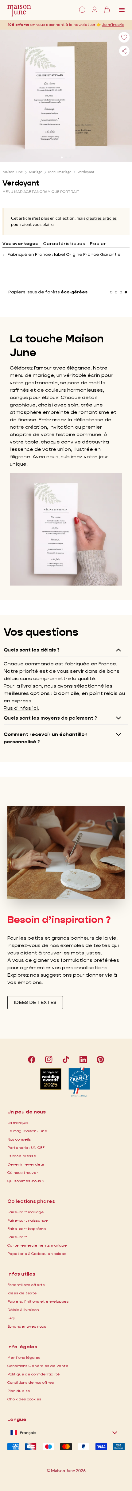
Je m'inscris (113, 24)
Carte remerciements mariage (37, 1245)
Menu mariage (59, 172)
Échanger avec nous (26, 1326)
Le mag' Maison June (27, 1131)
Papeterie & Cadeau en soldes (36, 1253)
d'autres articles (101, 218)
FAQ (10, 1318)
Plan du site (18, 1390)
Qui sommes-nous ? (25, 1181)
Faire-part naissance (27, 1220)
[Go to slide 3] (70, 157)
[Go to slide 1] (62, 157)
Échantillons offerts (26, 1284)
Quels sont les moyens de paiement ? (50, 718)
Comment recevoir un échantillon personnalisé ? (45, 738)
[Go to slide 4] (126, 292)
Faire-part (17, 1237)
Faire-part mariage (25, 1212)
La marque (17, 1122)
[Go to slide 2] (66, 157)
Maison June (12, 172)
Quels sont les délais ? (32, 650)
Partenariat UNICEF (26, 1147)
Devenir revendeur (26, 1164)
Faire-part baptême (26, 1228)
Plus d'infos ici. (21, 708)
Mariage (35, 172)
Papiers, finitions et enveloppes (38, 1301)
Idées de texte (22, 1293)
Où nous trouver (22, 1172)
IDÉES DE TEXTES (35, 1002)
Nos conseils (19, 1139)
